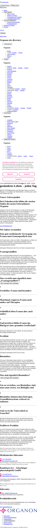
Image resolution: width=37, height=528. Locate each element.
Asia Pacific (7, 113)
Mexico (9, 56)
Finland (9, 76)
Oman (9, 157)
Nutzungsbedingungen (10, 517)
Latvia (9, 85)
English (14, 52)
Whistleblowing (8, 524)
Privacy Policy (8, 522)
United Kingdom (12, 111)
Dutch (14, 68)
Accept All (27, 174)
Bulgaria (9, 69)
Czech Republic (11, 71)
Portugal (9, 95)
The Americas (7, 44)
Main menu (3, 7)
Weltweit (3, 33)
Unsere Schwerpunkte (10, 20)
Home (5, 10)
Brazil (9, 51)
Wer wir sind (10, 14)
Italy (8, 84)
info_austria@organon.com (9, 493)
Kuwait (9, 153)
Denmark (9, 72)
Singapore (10, 131)
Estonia (9, 74)
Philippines (10, 129)
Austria (9, 66)
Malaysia (9, 126)
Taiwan (9, 134)
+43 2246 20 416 (7, 474)
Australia (9, 120)
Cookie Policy (8, 519)
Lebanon (9, 154)
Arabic (25, 156)
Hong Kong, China (12, 121)
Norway (9, 92)
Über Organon (7, 12)
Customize (18, 179)
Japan (8, 125)
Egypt (9, 146)
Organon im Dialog (9, 25)
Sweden (9, 106)
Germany (9, 79)
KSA (8, 151)
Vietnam (9, 137)
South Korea (10, 133)
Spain (8, 105)
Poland (9, 93)
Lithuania (10, 87)
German (22, 108)
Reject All (10, 174)
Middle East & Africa (9, 139)
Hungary (9, 80)
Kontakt (2, 30)
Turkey (31, 156)
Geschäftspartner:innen (13, 18)
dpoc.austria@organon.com (9, 461)
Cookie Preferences (9, 520)
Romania (9, 97)
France (9, 77)
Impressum (7, 516)
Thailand (9, 136)
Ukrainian (15, 109)
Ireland (9, 82)
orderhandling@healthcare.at (10, 476)
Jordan (9, 149)
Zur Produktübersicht (6, 226)
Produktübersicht (12, 24)
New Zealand (11, 128)
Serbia (9, 100)
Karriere (6, 27)
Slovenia (9, 103)
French (20, 52)
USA (8, 57)
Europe (6, 59)
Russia (9, 98)
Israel (8, 148)
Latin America (11, 54)
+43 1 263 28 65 (6, 459)
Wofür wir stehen (12, 15)
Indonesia (10, 123)
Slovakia (9, 101)
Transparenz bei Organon (14, 17)
